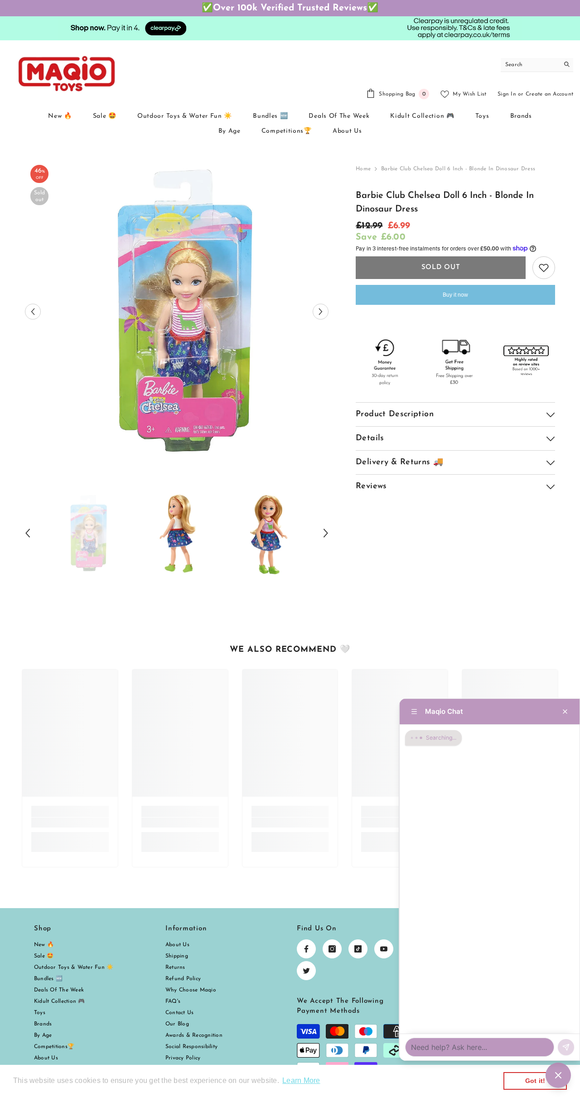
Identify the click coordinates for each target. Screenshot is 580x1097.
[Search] (537, 65)
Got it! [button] (535, 1080)
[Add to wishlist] (543, 267)
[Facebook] (306, 948)
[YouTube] (383, 948)
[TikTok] (357, 948)
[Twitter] (306, 970)
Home (363, 169)
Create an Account (549, 94)
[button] (33, 311)
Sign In (507, 94)
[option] (177, 311)
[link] (70, 823)
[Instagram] (332, 948)
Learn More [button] (301, 1080)
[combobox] (530, 65)
